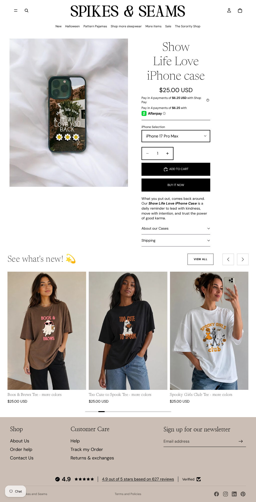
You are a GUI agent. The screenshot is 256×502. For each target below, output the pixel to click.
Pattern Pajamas (95, 26)
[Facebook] (217, 494)
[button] (176, 229)
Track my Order (86, 449)
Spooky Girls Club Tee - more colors (201, 395)
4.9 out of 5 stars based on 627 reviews (138, 479)
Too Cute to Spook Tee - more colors (120, 395)
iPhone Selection (153, 127)
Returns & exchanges (92, 458)
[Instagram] (225, 494)
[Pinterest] (243, 494)
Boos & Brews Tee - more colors (35, 395)
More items (154, 26)
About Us (19, 441)
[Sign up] (241, 441)
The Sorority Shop (187, 26)
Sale (168, 26)
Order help (21, 449)
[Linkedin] (234, 494)
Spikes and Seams (34, 494)
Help (75, 441)
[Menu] (16, 10)
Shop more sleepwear (126, 26)
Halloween (72, 26)
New (59, 26)
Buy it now (176, 185)
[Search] (26, 10)
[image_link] (47, 331)
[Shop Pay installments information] (207, 100)
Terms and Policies (128, 494)
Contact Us (22, 458)
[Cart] (240, 10)
